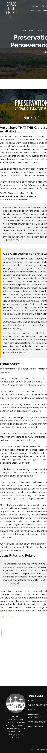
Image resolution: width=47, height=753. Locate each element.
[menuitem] (35, 6)
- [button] (3, 635)
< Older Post (6, 617)
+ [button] (3, 632)
